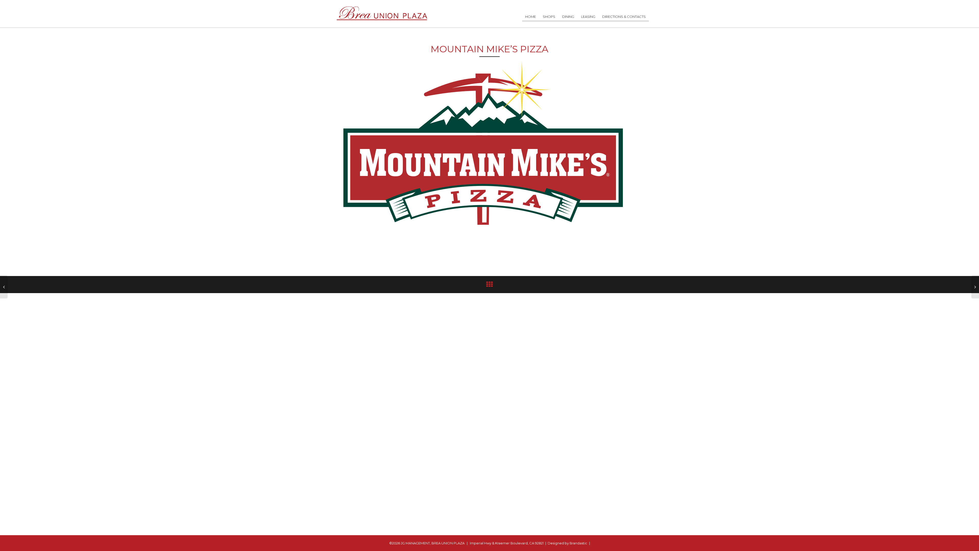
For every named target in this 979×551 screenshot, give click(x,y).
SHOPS (549, 17)
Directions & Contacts (624, 17)
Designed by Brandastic (567, 543)
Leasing (588, 17)
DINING (568, 17)
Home (530, 17)
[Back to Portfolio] (489, 285)
